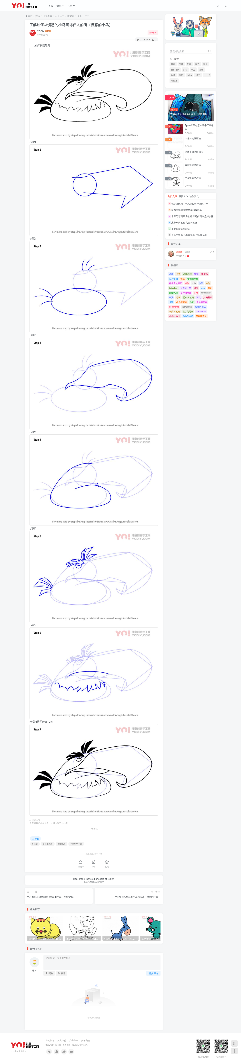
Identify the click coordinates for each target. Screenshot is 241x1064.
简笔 (183, 278)
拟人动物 (173, 278)
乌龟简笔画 (201, 316)
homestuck (206, 292)
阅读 (181, 64)
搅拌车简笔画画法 (194, 151)
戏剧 (187, 283)
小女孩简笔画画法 (180, 228)
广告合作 (73, 1040)
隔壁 (196, 288)
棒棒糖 (179, 252)
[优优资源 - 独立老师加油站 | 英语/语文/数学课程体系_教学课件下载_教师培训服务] (25, 1044)
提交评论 (153, 973)
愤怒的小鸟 (186, 288)
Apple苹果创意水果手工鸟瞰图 (199, 127)
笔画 (178, 297)
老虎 (205, 64)
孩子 (201, 283)
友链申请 (49, 1040)
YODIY (40, 31)
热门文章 (172, 196)
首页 (50, 5)
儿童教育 (47, 16)
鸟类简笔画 (174, 311)
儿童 (192, 302)
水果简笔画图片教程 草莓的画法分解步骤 (192, 216)
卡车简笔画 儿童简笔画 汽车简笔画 (189, 234)
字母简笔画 (186, 292)
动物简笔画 (192, 278)
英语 (173, 64)
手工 (193, 69)
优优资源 (66, 1045)
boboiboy (175, 69)
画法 (171, 297)
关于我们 (85, 1040)
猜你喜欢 (194, 196)
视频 (201, 69)
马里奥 (174, 80)
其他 (69, 5)
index (189, 75)
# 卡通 (35, 843)
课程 (59, 5)
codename (174, 306)
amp (203, 288)
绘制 (196, 273)
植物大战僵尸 (175, 283)
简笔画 (70, 16)
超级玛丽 (173, 292)
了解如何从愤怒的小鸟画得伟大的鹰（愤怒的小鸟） (71, 24)
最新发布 (183, 196)
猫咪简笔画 (187, 306)
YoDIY (76, 1045)
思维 (189, 64)
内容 (185, 69)
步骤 (171, 273)
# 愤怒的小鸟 (76, 843)
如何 (208, 283)
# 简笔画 (61, 843)
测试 (181, 75)
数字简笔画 (188, 311)
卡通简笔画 (201, 302)
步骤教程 (187, 273)
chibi (194, 283)
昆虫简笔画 (188, 297)
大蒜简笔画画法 (193, 164)
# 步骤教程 (47, 843)
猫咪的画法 (200, 306)
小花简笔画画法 (193, 138)
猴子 (197, 64)
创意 (173, 75)
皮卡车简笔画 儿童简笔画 (184, 222)
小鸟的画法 (174, 316)
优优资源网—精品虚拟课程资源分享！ (190, 203)
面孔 (198, 297)
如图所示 (207, 297)
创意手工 (59, 16)
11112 (207, 75)
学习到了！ (181, 256)
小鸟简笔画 (181, 302)
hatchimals (201, 311)
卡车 (171, 302)
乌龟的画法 (188, 316)
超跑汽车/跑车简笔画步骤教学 (186, 210)
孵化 (210, 288)
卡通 (79, 16)
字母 (196, 292)
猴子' (198, 75)
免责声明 (61, 1040)
